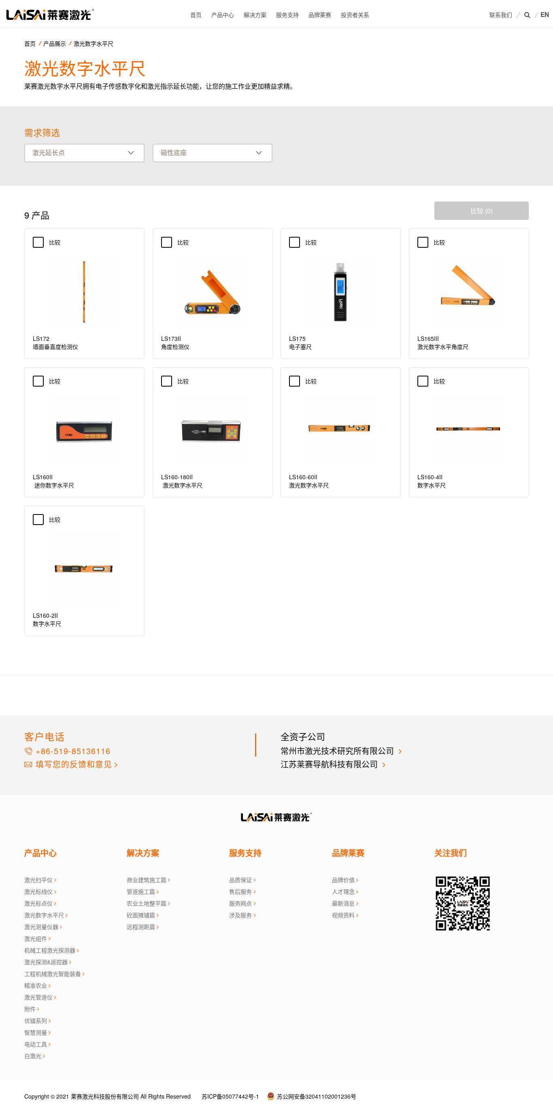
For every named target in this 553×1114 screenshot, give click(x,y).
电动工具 (35, 1044)
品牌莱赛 (319, 15)
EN (544, 15)
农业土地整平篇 (146, 903)
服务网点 (240, 903)
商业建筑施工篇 (146, 880)
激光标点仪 (38, 903)
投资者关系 (355, 15)
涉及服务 (240, 915)
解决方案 (255, 15)
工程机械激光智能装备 (52, 973)
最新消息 (343, 903)
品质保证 (240, 880)
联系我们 (500, 15)
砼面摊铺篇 (141, 915)
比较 (59, 242)
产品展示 (54, 43)
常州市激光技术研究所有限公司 (338, 751)
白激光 (32, 1056)
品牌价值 (343, 880)
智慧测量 (35, 1032)
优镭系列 (35, 1020)
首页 (196, 15)
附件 (30, 1009)
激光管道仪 (38, 997)
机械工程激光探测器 (49, 950)
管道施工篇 (141, 891)
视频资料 (343, 915)
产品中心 (222, 15)
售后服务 (240, 891)
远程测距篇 (141, 927)
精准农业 (35, 985)
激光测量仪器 (41, 927)
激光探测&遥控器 (46, 962)
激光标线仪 (38, 891)
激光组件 (35, 938)
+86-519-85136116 (72, 751)
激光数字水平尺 (93, 43)
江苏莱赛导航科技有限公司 (330, 764)
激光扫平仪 (38, 880)
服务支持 (287, 15)
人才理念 (343, 891)
